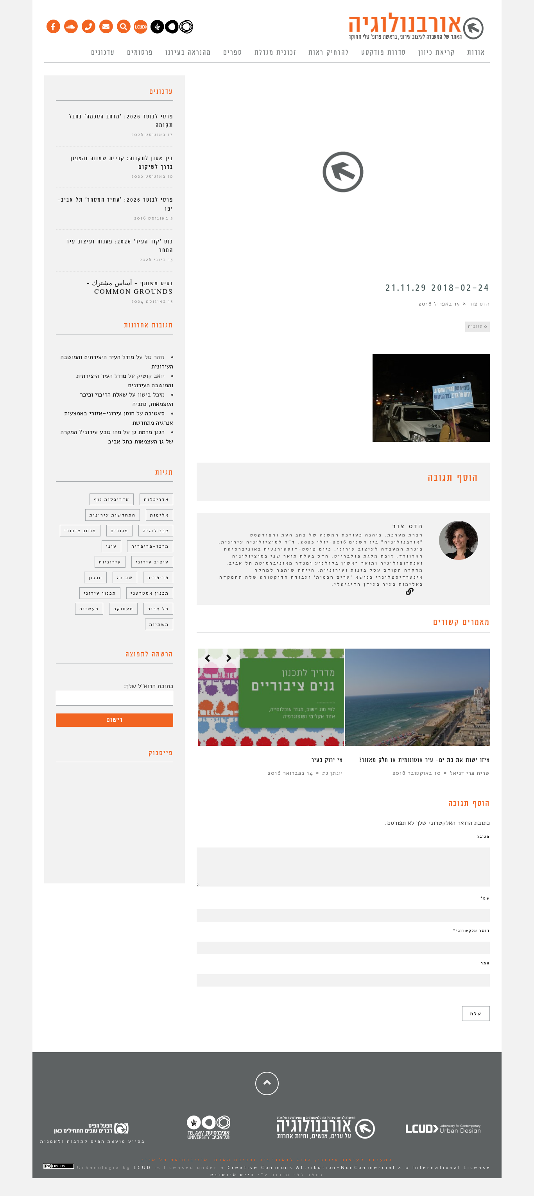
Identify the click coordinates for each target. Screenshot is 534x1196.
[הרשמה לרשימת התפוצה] (106, 24)
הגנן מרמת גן (148, 432)
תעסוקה (123, 609)
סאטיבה (155, 413)
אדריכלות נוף (111, 499)
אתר (485, 963)
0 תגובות (477, 326)
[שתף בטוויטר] (213, 479)
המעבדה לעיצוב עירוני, (352, 1160)
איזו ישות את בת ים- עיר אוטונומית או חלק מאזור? (424, 760)
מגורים (119, 530)
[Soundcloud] (70, 24)
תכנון (95, 577)
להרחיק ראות (328, 52)
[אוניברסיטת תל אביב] (171, 31)
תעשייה (89, 609)
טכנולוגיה (156, 530)
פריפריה (158, 577)
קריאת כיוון (436, 52)
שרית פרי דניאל (470, 773)
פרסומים (140, 52)
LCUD (143, 1167)
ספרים (232, 52)
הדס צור (479, 303)
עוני (111, 546)
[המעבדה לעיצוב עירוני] (140, 31)
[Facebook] (53, 24)
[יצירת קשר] (88, 24)
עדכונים (103, 52)
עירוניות (110, 562)
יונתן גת (332, 773)
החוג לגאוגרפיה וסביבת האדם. (260, 1160)
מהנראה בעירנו (188, 52)
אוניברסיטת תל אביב (174, 1160)
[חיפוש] (123, 24)
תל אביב (158, 609)
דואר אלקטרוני (471, 930)
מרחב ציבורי (80, 530)
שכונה (125, 577)
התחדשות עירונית (113, 515)
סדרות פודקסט (383, 52)
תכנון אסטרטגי (150, 593)
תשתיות (159, 624)
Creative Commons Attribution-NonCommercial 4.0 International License (359, 1167)
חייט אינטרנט (232, 1174)
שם (485, 898)
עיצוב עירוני (152, 562)
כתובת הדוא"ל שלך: (148, 686)
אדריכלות (156, 499)
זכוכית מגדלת (275, 52)
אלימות (159, 515)
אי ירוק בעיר (327, 760)
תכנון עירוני (100, 593)
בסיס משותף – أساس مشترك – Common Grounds (130, 287)
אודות (476, 52)
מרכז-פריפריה (150, 546)
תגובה (483, 836)
